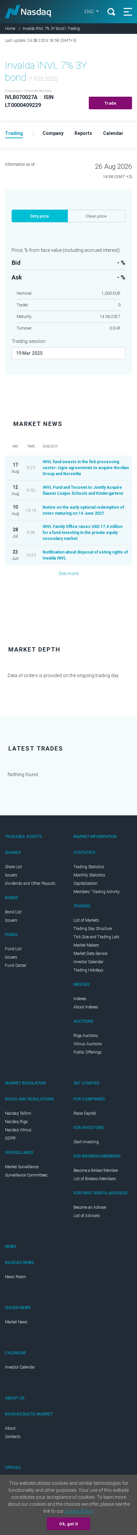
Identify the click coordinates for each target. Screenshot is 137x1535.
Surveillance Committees (26, 1175)
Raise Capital (84, 1113)
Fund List (13, 949)
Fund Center (15, 965)
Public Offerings (87, 1052)
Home (10, 28)
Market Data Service (90, 953)
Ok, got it (68, 1524)
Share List (13, 867)
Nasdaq (28, 11)
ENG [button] (89, 11)
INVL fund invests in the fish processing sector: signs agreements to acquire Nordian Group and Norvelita (86, 468)
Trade (110, 103)
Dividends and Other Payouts (30, 883)
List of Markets (86, 920)
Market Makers (86, 945)
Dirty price (39, 216)
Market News (16, 1322)
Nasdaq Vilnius (18, 1130)
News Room (15, 1277)
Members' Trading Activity (96, 891)
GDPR (10, 1138)
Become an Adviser (89, 1207)
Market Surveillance (22, 1167)
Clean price (96, 216)
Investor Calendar (88, 962)
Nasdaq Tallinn (18, 1113)
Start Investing (86, 1142)
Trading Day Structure (92, 928)
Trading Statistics (88, 867)
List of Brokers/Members (94, 1179)
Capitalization (85, 883)
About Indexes (85, 1007)
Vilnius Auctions (87, 1044)
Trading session (29, 341)
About (10, 1428)
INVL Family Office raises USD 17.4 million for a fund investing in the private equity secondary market (82, 532)
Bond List (13, 912)
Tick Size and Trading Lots (96, 937)
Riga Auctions (85, 1035)
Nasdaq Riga (16, 1121)
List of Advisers (86, 1215)
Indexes (79, 998)
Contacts (13, 1436)
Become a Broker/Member (95, 1170)
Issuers (11, 875)
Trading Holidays (88, 970)
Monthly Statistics (89, 875)
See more (68, 573)
